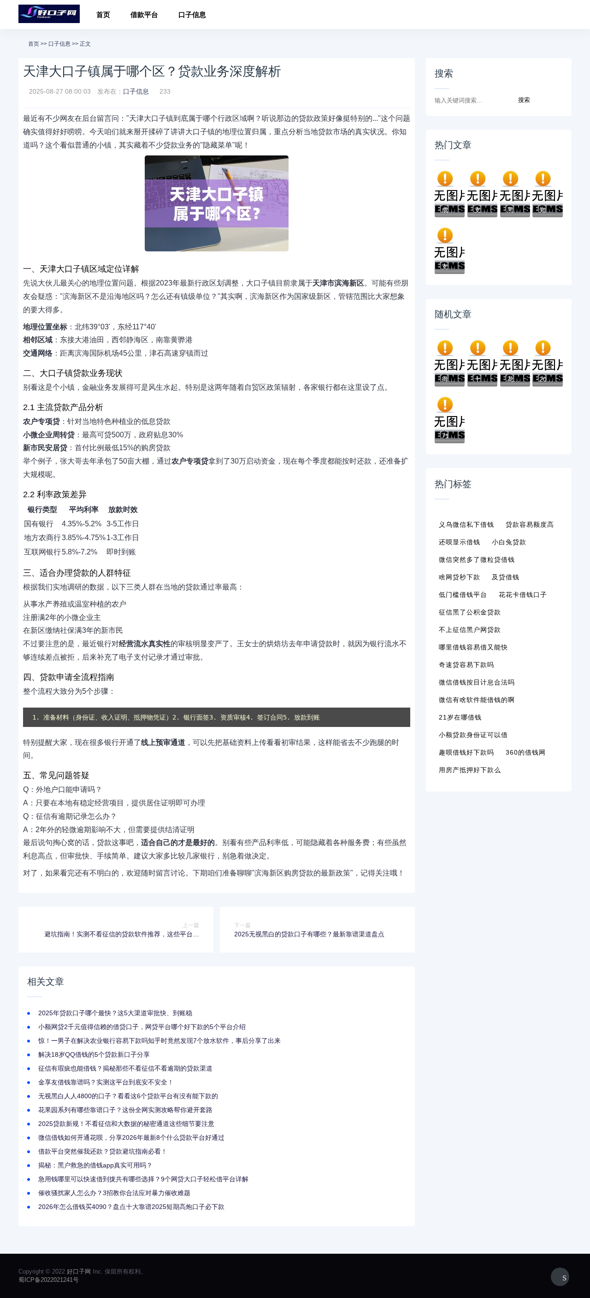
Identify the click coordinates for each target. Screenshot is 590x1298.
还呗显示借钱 (459, 542)
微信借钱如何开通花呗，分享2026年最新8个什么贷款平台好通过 (131, 1137)
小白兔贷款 (509, 542)
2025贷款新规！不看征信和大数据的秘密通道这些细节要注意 (126, 1123)
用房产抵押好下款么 (470, 770)
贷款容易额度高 (530, 524)
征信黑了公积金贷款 (470, 612)
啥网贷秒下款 (459, 577)
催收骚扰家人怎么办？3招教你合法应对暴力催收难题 (114, 1193)
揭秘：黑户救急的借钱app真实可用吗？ (95, 1165)
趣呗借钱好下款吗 (466, 752)
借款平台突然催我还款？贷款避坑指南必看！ (102, 1151)
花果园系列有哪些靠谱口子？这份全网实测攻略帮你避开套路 (125, 1109)
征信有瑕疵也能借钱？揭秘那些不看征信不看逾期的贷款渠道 (125, 1068)
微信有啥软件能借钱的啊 (477, 699)
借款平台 (144, 14)
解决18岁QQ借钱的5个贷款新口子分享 (94, 1054)
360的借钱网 (526, 752)
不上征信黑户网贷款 (470, 629)
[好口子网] (49, 14)
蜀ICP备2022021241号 (48, 1279)
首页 (103, 14)
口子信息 (192, 14)
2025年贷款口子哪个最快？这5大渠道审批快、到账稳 (115, 1013)
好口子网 (79, 1271)
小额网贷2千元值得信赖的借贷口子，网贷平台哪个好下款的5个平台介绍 (142, 1026)
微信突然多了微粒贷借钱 (477, 559)
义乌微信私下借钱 (466, 524)
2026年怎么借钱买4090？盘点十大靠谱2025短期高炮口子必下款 (131, 1206)
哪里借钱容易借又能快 (473, 647)
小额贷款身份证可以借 (473, 734)
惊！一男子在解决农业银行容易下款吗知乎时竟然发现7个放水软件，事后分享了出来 (159, 1040)
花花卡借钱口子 (523, 594)
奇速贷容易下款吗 (466, 664)
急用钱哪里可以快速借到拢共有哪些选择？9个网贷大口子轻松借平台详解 (143, 1179)
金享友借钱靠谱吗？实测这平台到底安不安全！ (106, 1082)
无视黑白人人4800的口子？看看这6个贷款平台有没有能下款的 (128, 1096)
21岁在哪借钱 (460, 717)
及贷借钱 (505, 577)
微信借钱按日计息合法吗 (477, 682)
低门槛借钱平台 (463, 594)
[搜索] (561, 16)
